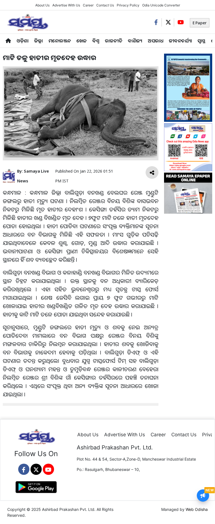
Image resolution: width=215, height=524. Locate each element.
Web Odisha (197, 509)
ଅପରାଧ (155, 40)
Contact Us (105, 5)
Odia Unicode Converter (161, 5)
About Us (42, 5)
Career (88, 5)
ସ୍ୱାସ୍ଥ (201, 40)
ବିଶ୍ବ (95, 40)
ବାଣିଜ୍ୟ (135, 40)
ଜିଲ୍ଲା (38, 40)
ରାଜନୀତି (113, 40)
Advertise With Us (66, 5)
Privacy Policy (128, 5)
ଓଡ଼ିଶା (23, 40)
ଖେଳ (81, 40)
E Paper (200, 22)
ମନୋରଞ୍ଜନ (59, 40)
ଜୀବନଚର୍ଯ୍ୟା (180, 40)
